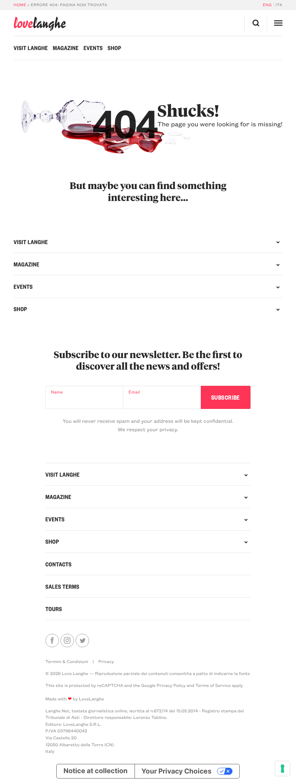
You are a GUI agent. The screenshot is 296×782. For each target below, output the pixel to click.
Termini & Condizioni (66, 661)
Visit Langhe (30, 48)
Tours (53, 609)
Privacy (106, 661)
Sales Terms (62, 586)
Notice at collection (96, 771)
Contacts (58, 564)
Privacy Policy (171, 685)
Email (134, 392)
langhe (39, 23)
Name (57, 392)
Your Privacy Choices (176, 771)
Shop (114, 48)
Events (93, 48)
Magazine (66, 48)
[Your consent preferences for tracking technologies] (282, 768)
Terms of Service (213, 685)
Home (19, 4)
